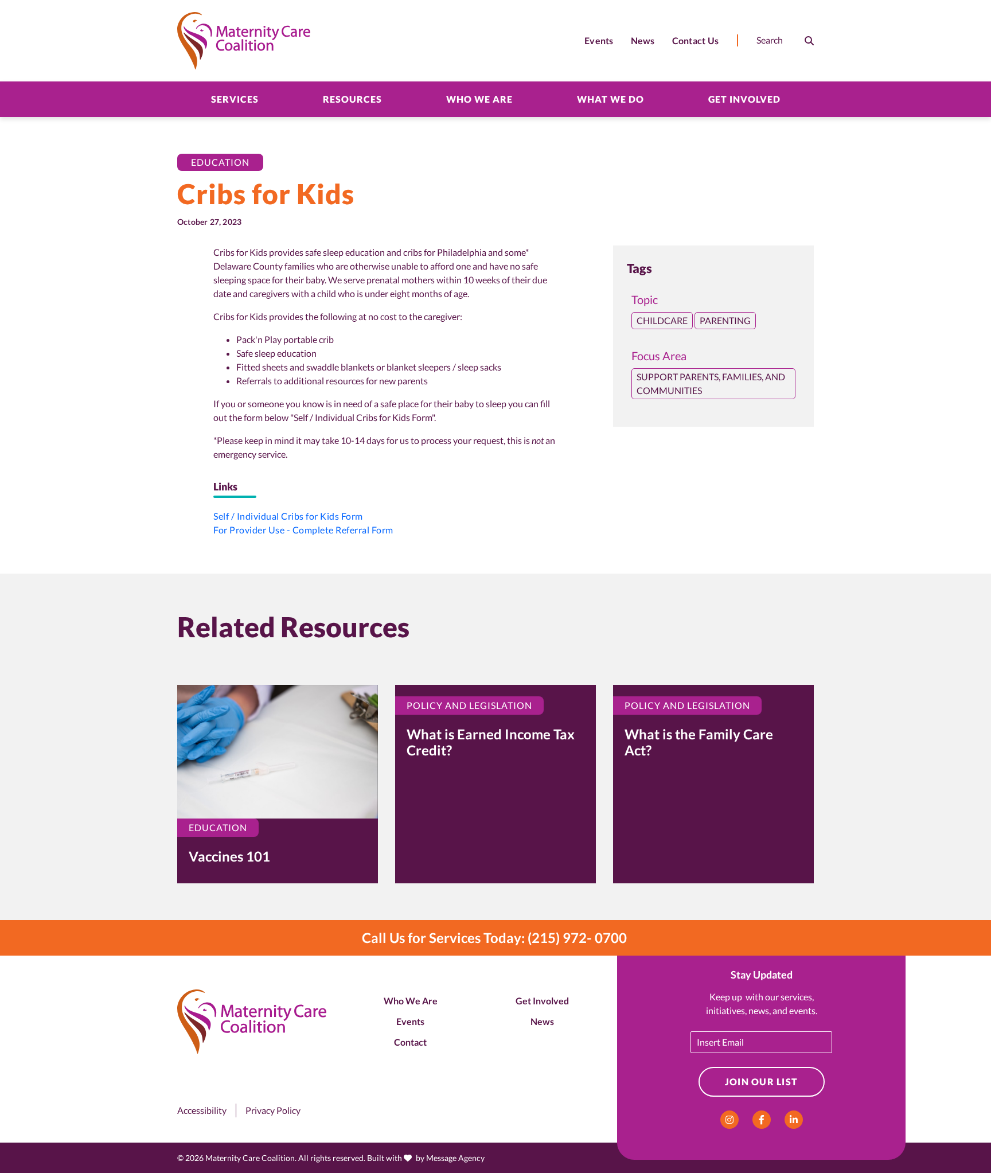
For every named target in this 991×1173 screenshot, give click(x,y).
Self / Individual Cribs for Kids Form (288, 515)
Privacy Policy (273, 1110)
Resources (352, 98)
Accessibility (202, 1110)
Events (410, 1021)
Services (235, 98)
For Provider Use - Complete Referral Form (303, 529)
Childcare (662, 320)
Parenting (725, 320)
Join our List (761, 1081)
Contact (410, 1041)
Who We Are (479, 98)
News (542, 1021)
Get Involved (744, 98)
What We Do (610, 98)
